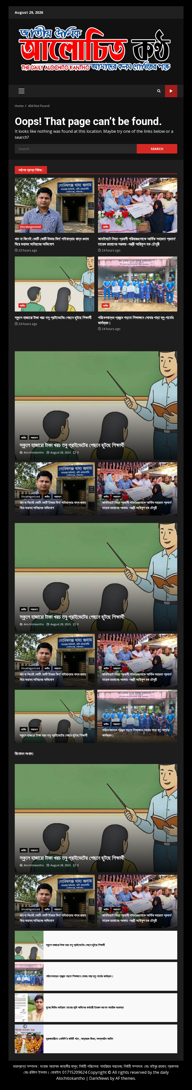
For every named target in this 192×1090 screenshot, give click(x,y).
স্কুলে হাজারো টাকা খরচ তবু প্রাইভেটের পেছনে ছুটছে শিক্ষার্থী (54, 284)
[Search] (158, 91)
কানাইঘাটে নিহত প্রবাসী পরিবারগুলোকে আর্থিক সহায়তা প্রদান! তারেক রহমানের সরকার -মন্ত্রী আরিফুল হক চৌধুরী (138, 205)
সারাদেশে (34, 437)
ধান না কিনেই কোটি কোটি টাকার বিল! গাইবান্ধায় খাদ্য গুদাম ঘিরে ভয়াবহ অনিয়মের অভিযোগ (54, 205)
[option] (96, 405)
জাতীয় (105, 226)
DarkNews (99, 1078)
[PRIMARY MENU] (21, 91)
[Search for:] (76, 149)
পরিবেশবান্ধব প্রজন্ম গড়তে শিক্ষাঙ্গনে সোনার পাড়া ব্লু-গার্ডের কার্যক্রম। (138, 284)
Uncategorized (30, 226)
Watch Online (171, 91)
